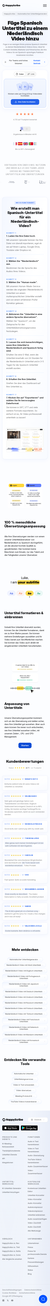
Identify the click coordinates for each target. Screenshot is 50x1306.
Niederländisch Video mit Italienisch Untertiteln (23, 1028)
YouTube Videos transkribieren (24, 1102)
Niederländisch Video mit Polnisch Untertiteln (23, 1008)
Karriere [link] (31, 1258)
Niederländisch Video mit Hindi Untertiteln (24, 965)
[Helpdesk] (43, 1299)
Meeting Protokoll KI (23, 1096)
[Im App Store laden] (10, 1127)
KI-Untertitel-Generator (11, 1188)
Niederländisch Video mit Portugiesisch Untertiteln (24, 977)
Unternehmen (33, 1243)
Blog (30, 1274)
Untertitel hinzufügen (10, 1192)
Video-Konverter (35, 1199)
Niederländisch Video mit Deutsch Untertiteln (23, 992)
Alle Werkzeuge (34, 1231)
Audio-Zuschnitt (34, 1227)
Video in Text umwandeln (23, 1085)
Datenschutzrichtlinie (33, 1290)
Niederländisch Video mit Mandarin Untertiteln (24, 1035)
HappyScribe (9, 14)
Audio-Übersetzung (36, 1155)
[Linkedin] (3, 1300)
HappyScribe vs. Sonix (11, 1255)
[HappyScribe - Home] (11, 5)
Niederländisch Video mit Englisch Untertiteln (23, 971)
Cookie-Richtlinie (9, 1293)
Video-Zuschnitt (34, 1223)
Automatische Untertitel (23, 1074)
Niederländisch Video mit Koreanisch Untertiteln (23, 1041)
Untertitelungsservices (23, 1079)
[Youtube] (12, 1300)
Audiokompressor (35, 1207)
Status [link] (30, 1270)
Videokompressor (35, 1211)
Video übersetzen (23, 1090)
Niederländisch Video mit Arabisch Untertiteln (24, 997)
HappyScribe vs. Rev (10, 1243)
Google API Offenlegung (12, 1296)
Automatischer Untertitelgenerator (32, 14)
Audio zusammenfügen (37, 1219)
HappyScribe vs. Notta (11, 1251)
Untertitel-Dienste (9, 1155)
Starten (25, 745)
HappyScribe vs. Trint (11, 1247)
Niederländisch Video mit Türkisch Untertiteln (23, 1014)
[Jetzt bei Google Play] (29, 1127)
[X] (8, 1300)
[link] (25, 62)
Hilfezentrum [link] (33, 1266)
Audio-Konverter (34, 1203)
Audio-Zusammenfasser (38, 1166)
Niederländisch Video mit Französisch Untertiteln (23, 1021)
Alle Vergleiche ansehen (12, 1259)
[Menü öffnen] (45, 5)
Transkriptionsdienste (11, 1151)
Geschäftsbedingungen (12, 1290)
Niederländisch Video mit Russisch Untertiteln (24, 1003)
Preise (30, 1247)
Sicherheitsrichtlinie (27, 1293)
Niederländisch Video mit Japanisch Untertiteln (24, 985)
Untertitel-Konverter (36, 1195)
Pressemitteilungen (36, 1262)
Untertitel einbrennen (36, 1215)
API (3, 1158)
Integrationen (7, 1163)
